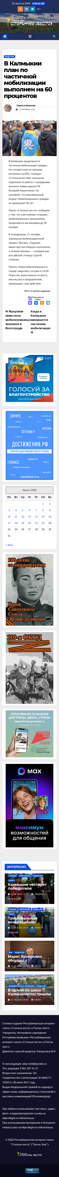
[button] (54, 36)
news (37, 966)
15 (43, 516)
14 (36, 516)
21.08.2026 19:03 (19, 966)
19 (22, 523)
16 (49, 516)
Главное (13, 876)
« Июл (9, 545)
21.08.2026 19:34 (19, 928)
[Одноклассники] (42, 303)
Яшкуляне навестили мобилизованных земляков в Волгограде (18, 320)
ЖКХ (10, 952)
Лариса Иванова (26, 105)
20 (29, 523)
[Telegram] (48, 303)
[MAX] (30, 303)
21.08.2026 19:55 (19, 894)
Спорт (11, 880)
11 (16, 516)
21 (36, 523)
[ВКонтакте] (36, 303)
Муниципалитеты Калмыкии (21, 986)
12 (22, 516)
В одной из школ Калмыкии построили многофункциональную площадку (29, 996)
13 (29, 516)
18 (16, 523)
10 (9, 516)
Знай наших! (24, 876)
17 (9, 523)
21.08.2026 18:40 (19, 1000)
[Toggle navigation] (30, 36)
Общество (9, 56)
